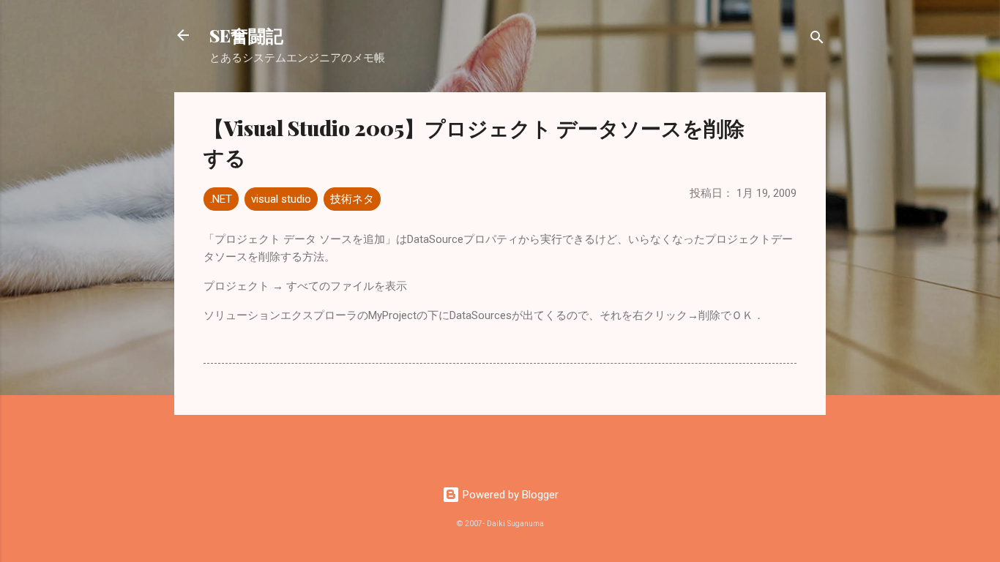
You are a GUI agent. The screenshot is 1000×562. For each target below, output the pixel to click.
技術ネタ (352, 199)
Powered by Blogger (509, 494)
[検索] (817, 40)
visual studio (281, 199)
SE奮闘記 (246, 35)
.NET (221, 199)
